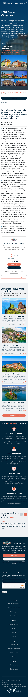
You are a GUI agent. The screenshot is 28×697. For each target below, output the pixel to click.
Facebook (15, 669)
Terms (14, 657)
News (14, 632)
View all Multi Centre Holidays (13, 415)
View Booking (14, 645)
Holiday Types (14, 612)
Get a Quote (14, 98)
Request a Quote (14, 267)
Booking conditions (14, 649)
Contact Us (14, 628)
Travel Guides (14, 616)
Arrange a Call (14, 264)
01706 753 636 (14, 273)
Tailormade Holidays (14, 608)
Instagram (15, 665)
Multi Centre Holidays (14, 604)
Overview (4, 102)
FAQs (14, 636)
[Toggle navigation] (25, 3)
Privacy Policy (14, 653)
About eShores (14, 624)
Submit (4, 592)
